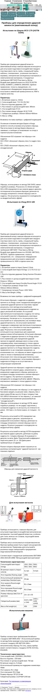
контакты (28, 690)
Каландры (11, 13)
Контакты (28, 3)
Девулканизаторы (7, 18)
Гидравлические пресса (25, 15)
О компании (17, 1)
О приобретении (30, 1)
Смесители (21, 13)
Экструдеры (30, 13)
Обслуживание (16, 3)
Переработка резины (8, 15)
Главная (7, 1)
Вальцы (4, 13)
